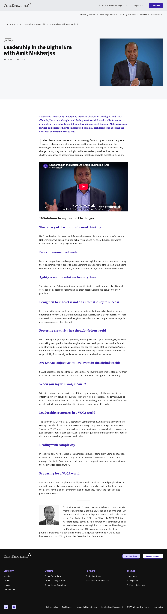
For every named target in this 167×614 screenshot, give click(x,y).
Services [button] (143, 14)
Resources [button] (155, 14)
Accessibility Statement (87, 607)
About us (7, 576)
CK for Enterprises (53, 576)
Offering (49, 570)
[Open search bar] (127, 5)
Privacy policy (52, 607)
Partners (90, 570)
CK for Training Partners (55, 580)
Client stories (9, 589)
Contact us (157, 5)
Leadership (132, 576)
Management (132, 580)
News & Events (18, 24)
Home (6, 24)
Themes (131, 570)
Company (9, 570)
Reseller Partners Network (97, 580)
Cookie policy (67, 607)
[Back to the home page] (17, 4)
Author (30, 24)
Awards (7, 585)
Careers (7, 580)
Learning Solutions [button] (128, 14)
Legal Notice (158, 607)
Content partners (93, 576)
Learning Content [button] (107, 14)
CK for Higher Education (55, 585)
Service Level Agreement (112, 607)
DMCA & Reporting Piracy (138, 607)
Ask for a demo (131, 556)
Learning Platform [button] (88, 14)
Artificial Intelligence (136, 585)
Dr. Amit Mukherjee (72, 507)
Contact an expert (153, 556)
